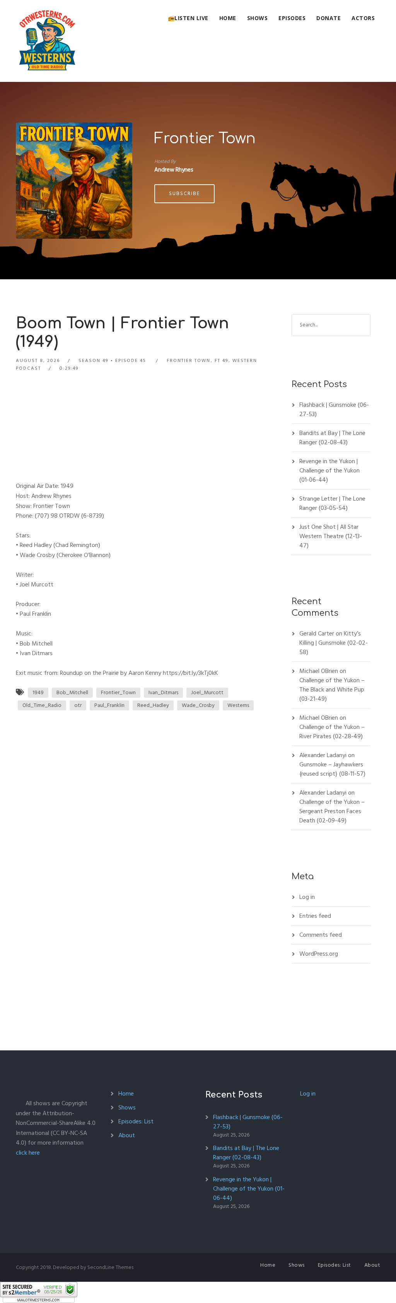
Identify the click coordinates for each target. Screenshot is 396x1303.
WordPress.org (318, 954)
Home (227, 18)
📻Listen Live (188, 18)
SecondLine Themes (110, 1267)
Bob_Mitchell (72, 692)
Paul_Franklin (109, 705)
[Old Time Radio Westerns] (47, 41)
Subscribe (184, 193)
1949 (38, 692)
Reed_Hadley (153, 705)
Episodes (292, 18)
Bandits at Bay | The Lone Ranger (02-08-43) (332, 437)
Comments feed (320, 935)
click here (28, 1153)
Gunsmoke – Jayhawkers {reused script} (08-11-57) (332, 769)
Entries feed (315, 916)
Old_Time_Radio (41, 705)
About (126, 1135)
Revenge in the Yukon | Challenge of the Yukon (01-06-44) (329, 470)
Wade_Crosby (198, 705)
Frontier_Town (118, 692)
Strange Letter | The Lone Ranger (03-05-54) (332, 503)
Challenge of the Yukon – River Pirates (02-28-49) (332, 731)
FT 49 (221, 360)
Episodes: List (136, 1121)
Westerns (238, 705)
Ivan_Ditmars (163, 692)
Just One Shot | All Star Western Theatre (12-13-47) (330, 536)
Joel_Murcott (207, 692)
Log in (307, 897)
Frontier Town (205, 139)
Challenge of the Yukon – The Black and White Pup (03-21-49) (332, 689)
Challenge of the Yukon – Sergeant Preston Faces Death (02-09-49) (332, 811)
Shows (257, 18)
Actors (363, 18)
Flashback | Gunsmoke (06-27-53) (334, 409)
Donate (328, 18)
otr (78, 705)
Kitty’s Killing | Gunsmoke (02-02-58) (333, 643)
